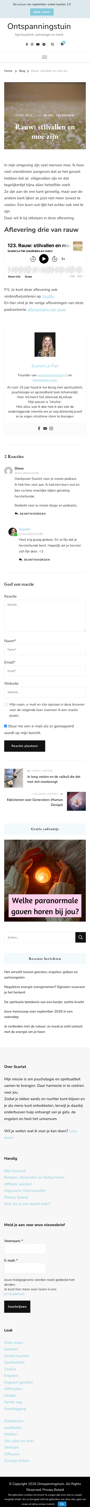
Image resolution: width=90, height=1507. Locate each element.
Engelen (11, 1375)
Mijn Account (15, 1170)
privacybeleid (14, 1294)
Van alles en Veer (19, 1440)
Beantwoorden (33, 513)
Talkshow (65, 115)
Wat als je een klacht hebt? (27, 1203)
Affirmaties (13, 1388)
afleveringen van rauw (47, 309)
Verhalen (11, 1447)
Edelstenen (13, 1420)
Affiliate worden (18, 1184)
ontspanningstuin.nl (52, 375)
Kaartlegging (15, 1408)
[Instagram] (51, 428)
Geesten (11, 1349)
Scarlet (24, 529)
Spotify (48, 296)
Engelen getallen (18, 1382)
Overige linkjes (16, 1460)
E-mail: (11, 1260)
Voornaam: (13, 1241)
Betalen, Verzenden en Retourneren (34, 1177)
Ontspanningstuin (39, 26)
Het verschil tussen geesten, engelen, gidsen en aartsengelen (41, 975)
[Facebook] (39, 428)
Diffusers (11, 1454)
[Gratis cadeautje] (45, 881)
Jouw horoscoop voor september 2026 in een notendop (38, 1014)
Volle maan (13, 1342)
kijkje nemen (41, 12)
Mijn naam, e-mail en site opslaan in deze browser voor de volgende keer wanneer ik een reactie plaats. (47, 710)
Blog (48, 115)
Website (11, 683)
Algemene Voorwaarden (25, 1190)
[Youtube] (45, 428)
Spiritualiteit (14, 1362)
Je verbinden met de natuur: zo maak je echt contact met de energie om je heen (43, 1029)
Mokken (10, 1434)
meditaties (13, 1427)
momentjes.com (44, 380)
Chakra (10, 1369)
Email (9, 662)
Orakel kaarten (16, 1355)
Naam (10, 640)
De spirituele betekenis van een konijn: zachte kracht (44, 1002)
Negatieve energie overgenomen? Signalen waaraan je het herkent (44, 990)
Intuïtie (10, 1395)
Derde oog (13, 1402)
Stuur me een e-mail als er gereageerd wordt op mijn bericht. (39, 729)
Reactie (10, 596)
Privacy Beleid (16, 1197)
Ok (62, 1504)
